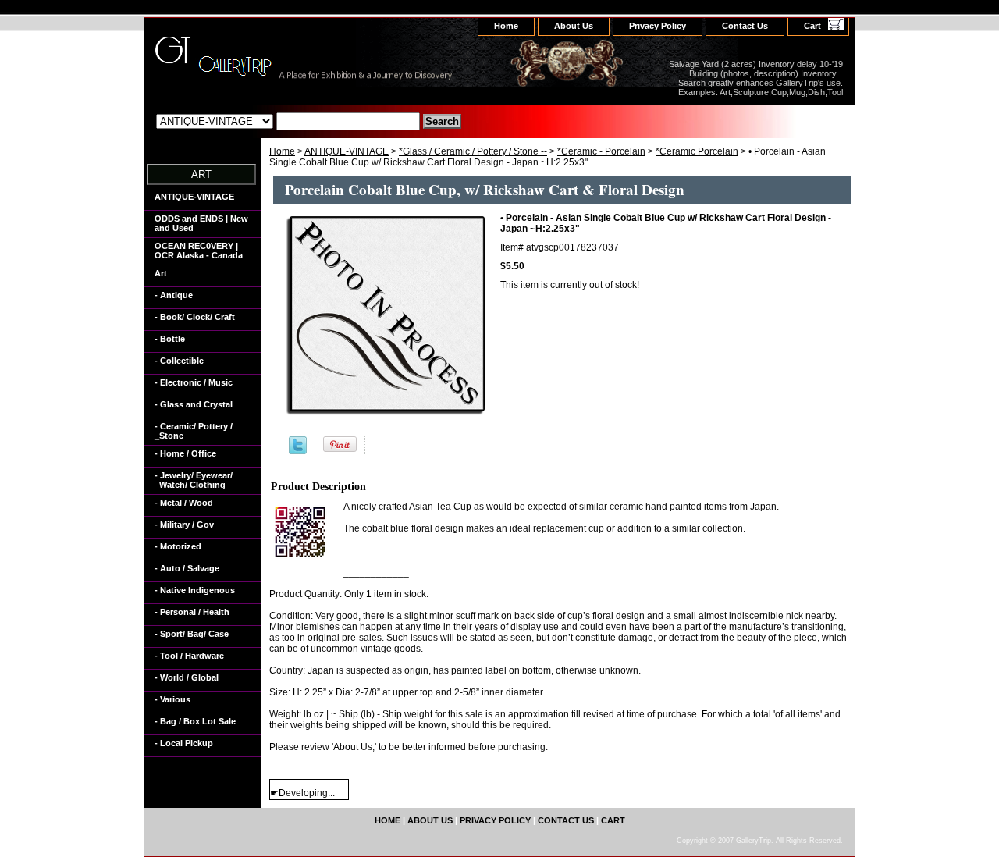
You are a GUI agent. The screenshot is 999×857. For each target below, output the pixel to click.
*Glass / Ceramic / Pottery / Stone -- (473, 151)
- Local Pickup (184, 743)
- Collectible (179, 360)
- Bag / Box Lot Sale (195, 721)
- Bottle (170, 338)
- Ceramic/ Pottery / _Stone (194, 430)
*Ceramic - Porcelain (601, 151)
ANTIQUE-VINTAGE (346, 151)
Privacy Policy (657, 25)
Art (161, 273)
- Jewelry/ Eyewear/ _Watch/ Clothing (194, 480)
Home (282, 151)
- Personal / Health (192, 612)
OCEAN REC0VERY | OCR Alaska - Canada (199, 250)
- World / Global (187, 677)
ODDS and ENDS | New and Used (201, 223)
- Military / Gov (184, 524)
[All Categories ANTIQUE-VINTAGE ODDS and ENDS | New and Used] (288, 120)
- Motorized (178, 546)
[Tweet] (298, 451)
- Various (172, 699)
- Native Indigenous (195, 590)
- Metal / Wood (184, 502)
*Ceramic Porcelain (697, 151)
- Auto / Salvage (187, 568)
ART (201, 174)
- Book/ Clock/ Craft (195, 317)
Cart (812, 25)
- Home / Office (185, 453)
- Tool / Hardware (189, 655)
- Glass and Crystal (194, 404)
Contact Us (745, 25)
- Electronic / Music (194, 382)
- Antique (174, 295)
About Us (573, 25)
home (506, 25)
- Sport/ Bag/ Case (192, 633)
